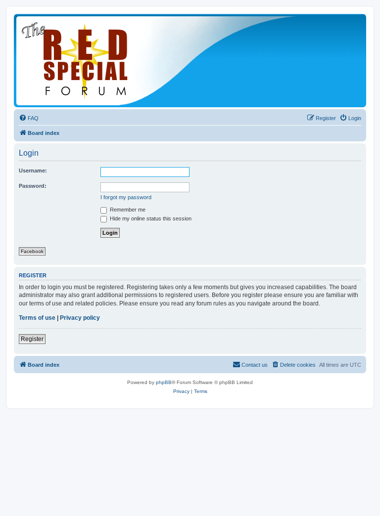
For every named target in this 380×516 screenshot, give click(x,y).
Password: (33, 186)
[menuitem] (29, 118)
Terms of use (37, 317)
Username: (33, 170)
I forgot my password (125, 197)
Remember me (126, 210)
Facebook (32, 251)
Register (32, 339)
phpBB (164, 382)
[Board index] (157, 60)
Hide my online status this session (149, 218)
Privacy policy (80, 317)
